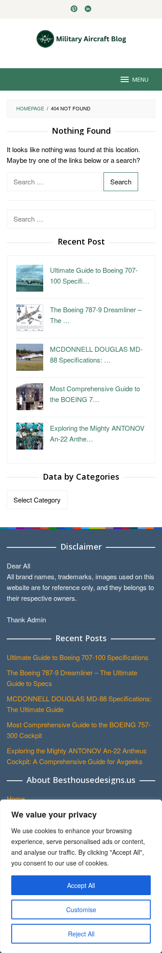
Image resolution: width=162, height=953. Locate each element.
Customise (81, 909)
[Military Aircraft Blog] (81, 38)
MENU (140, 79)
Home (16, 798)
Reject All (81, 933)
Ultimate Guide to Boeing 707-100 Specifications (77, 657)
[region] (81, 876)
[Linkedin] (88, 9)
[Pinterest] (74, 9)
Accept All (81, 885)
